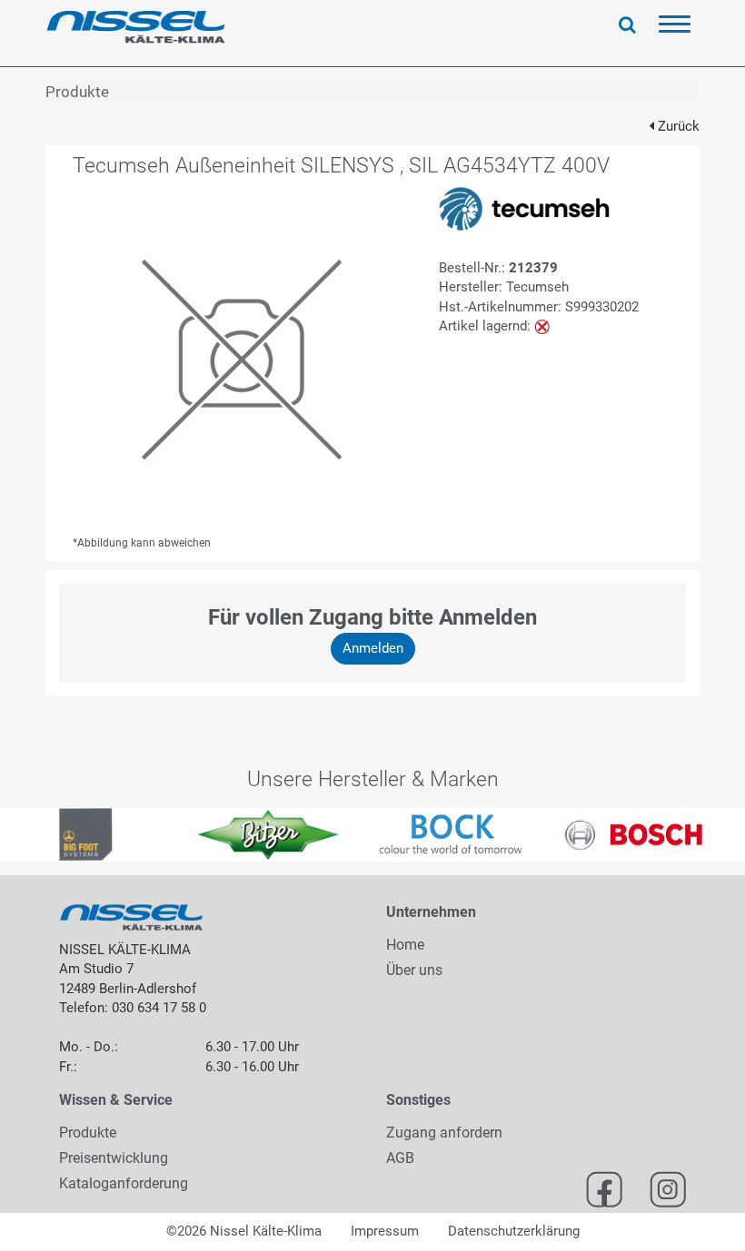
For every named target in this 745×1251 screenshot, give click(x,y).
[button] (18, 834)
